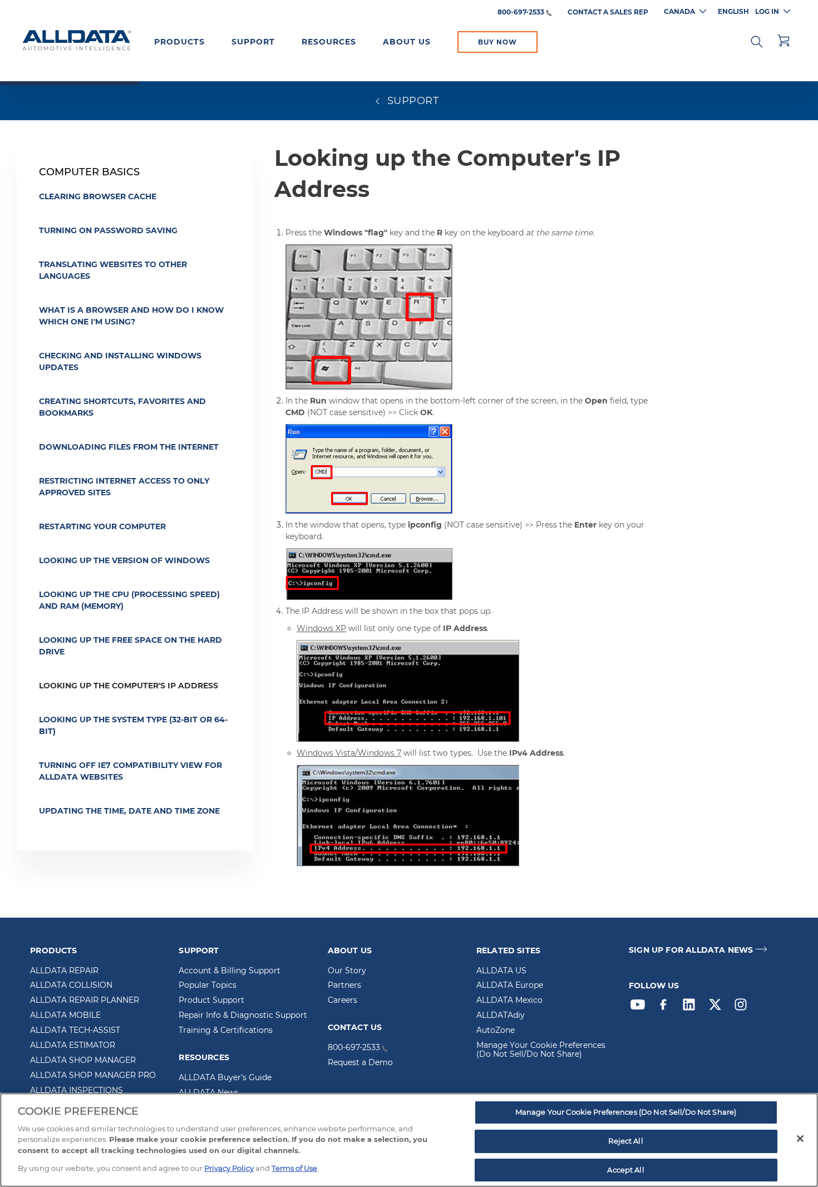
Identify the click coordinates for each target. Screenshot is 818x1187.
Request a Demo (360, 1062)
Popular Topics (207, 985)
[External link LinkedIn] (691, 1007)
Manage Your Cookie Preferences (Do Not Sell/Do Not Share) (540, 1050)
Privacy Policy (229, 1168)
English (733, 11)
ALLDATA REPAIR (64, 971)
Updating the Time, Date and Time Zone (129, 811)
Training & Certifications (226, 1030)
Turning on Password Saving (108, 230)
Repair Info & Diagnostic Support (243, 1015)
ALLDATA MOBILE (65, 1015)
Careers (342, 1000)
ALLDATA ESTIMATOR (72, 1045)
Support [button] (411, 101)
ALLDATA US (501, 971)
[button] (756, 40)
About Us (407, 42)
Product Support (211, 1000)
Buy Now (497, 42)
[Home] (76, 41)
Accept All (625, 1169)
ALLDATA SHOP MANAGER (83, 1060)
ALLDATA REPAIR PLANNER (84, 1000)
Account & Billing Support (229, 971)
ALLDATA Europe (509, 985)
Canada (679, 11)
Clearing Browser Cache (97, 196)
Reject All (625, 1140)
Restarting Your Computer (102, 526)
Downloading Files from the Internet (129, 447)
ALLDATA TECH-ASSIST (75, 1030)
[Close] (800, 1138)
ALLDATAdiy (500, 1015)
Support (253, 42)
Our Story (347, 971)
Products (179, 42)
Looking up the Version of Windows (124, 560)
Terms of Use (294, 1168)
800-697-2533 (520, 12)
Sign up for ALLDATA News (691, 950)
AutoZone (495, 1030)
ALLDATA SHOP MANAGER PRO (93, 1075)
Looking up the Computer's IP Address (128, 686)
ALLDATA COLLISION (71, 985)
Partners (344, 985)
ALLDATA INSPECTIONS (76, 1090)
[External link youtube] (640, 1007)
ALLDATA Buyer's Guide (225, 1077)
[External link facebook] (666, 1007)
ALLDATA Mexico (509, 1000)
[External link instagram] (743, 1007)
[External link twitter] (718, 1007)
